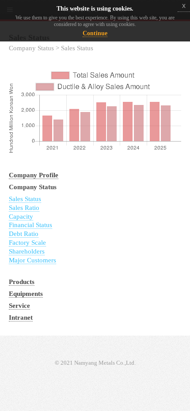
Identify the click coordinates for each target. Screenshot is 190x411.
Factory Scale (27, 242)
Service (19, 305)
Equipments (26, 293)
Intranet (21, 317)
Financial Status (30, 224)
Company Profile (33, 175)
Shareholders (27, 251)
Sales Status (25, 198)
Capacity (21, 216)
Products (21, 281)
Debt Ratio (23, 233)
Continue (95, 33)
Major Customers (32, 260)
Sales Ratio (24, 207)
